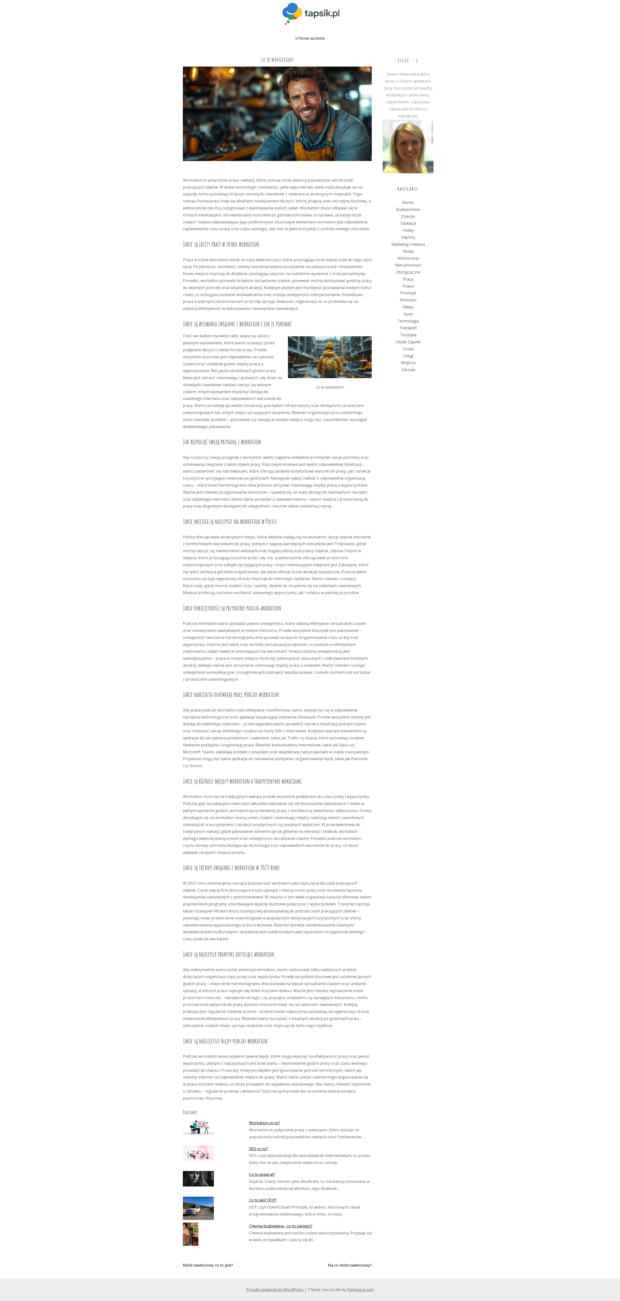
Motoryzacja (408, 258)
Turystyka (408, 334)
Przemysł (408, 293)
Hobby (408, 230)
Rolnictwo (408, 300)
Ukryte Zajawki (408, 341)
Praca (408, 279)
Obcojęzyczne (408, 272)
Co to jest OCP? (263, 1200)
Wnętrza (408, 362)
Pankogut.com (360, 1289)
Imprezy (408, 237)
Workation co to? (264, 1122)
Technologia (408, 321)
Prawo (408, 286)
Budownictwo (408, 209)
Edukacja (408, 223)
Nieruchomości (408, 265)
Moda (408, 251)
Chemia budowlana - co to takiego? (280, 1226)
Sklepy (408, 307)
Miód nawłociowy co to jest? (208, 1265)
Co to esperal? (262, 1174)
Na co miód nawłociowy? (350, 1265)
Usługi (408, 356)
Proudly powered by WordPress (275, 1289)
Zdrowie (408, 369)
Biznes (408, 202)
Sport (408, 314)
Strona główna (310, 38)
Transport (408, 327)
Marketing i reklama (408, 244)
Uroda (408, 349)
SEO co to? (258, 1148)
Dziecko (408, 216)
